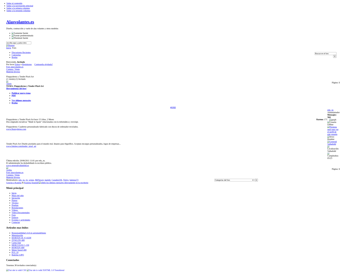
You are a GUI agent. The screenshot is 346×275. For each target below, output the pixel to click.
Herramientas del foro (16, 88)
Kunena (18, 183)
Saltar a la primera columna (18, 8)
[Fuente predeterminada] (22, 35)
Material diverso (13, 72)
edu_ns (330, 110)
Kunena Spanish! (31, 183)
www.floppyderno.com (16, 129)
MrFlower (39, 180)
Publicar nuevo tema (21, 93)
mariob (48, 180)
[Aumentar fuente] (20, 33)
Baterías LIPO (18, 255)
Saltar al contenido (14, 3)
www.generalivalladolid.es (17, 165)
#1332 (173, 107)
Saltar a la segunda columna (18, 10)
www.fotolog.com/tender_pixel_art (21, 146)
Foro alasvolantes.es (14, 67)
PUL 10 (15, 252)
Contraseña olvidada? (43, 64)
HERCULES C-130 (20, 245)
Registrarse (27, 64)
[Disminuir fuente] (20, 38)
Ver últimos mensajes (21, 100)
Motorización (17, 235)
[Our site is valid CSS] (16, 270)
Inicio (8, 48)
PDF (14, 95)
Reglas (15, 103)
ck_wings (30, 180)
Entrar (17, 64)
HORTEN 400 (18, 247)
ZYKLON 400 (18, 240)
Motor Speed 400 (19, 250)
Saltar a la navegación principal (19, 6)
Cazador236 (57, 180)
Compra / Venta (13, 69)
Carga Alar (16, 243)
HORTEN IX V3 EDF (21, 238)
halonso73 (74, 180)
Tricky (66, 180)
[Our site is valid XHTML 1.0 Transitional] (45, 270)
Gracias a (10, 183)
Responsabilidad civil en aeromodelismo (29, 233)
